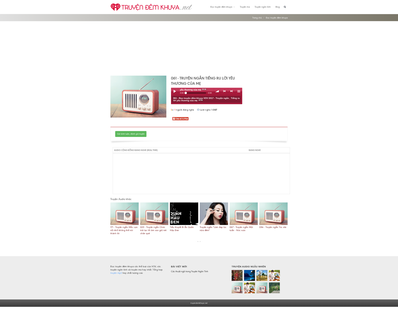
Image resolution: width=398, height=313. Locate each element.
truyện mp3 (116, 273)
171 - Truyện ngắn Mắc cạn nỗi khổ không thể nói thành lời (124, 230)
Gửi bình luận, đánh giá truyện (131, 134)
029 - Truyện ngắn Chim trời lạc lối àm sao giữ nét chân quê (153, 230)
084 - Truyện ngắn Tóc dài (272, 227)
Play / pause (174, 91)
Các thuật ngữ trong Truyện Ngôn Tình (189, 271)
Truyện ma (245, 7)
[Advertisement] (199, 48)
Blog (277, 7)
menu (238, 91)
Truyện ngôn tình (263, 7)
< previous (224, 91)
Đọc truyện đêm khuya (221, 7)
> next (231, 91)
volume (217, 91)
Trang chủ (257, 17)
